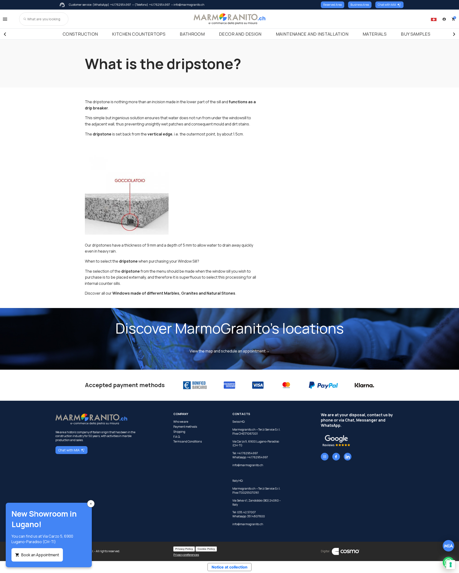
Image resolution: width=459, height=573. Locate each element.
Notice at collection (229, 567)
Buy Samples (415, 34)
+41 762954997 (120, 5)
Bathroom (192, 34)
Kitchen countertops (138, 34)
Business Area (359, 5)
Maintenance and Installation (312, 34)
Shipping (179, 432)
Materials (375, 34)
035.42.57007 (246, 512)
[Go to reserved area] (444, 19)
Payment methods (185, 427)
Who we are (180, 422)
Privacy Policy (184, 549)
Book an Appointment (40, 554)
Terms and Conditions (187, 441)
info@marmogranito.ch (247, 465)
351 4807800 (256, 516)
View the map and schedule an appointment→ (229, 351)
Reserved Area (332, 5)
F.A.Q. (176, 437)
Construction (80, 34)
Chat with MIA (387, 5)
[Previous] (5, 34)
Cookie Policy (206, 549)
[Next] (454, 34)
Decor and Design (240, 34)
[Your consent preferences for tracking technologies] (450, 564)
